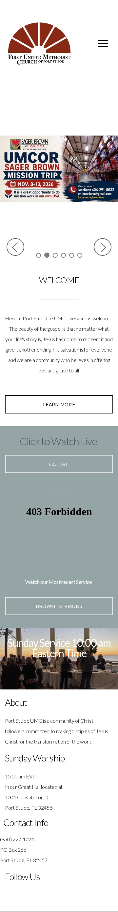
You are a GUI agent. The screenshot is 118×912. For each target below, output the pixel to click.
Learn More (59, 404)
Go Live (59, 464)
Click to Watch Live (58, 441)
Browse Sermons (59, 606)
